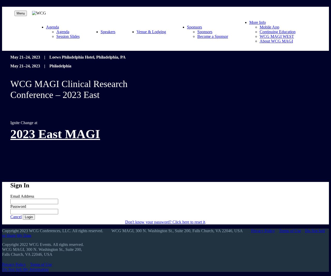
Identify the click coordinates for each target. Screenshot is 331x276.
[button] (16, 217)
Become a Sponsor (212, 36)
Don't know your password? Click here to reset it (165, 222)
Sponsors (194, 27)
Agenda (52, 27)
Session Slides (68, 36)
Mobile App (269, 27)
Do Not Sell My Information (25, 269)
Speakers (108, 32)
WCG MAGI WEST (277, 36)
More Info (257, 22)
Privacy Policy (263, 231)
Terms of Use (290, 231)
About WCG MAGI (276, 41)
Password (18, 206)
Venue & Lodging (151, 32)
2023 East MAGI (55, 134)
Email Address (22, 196)
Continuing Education (278, 32)
